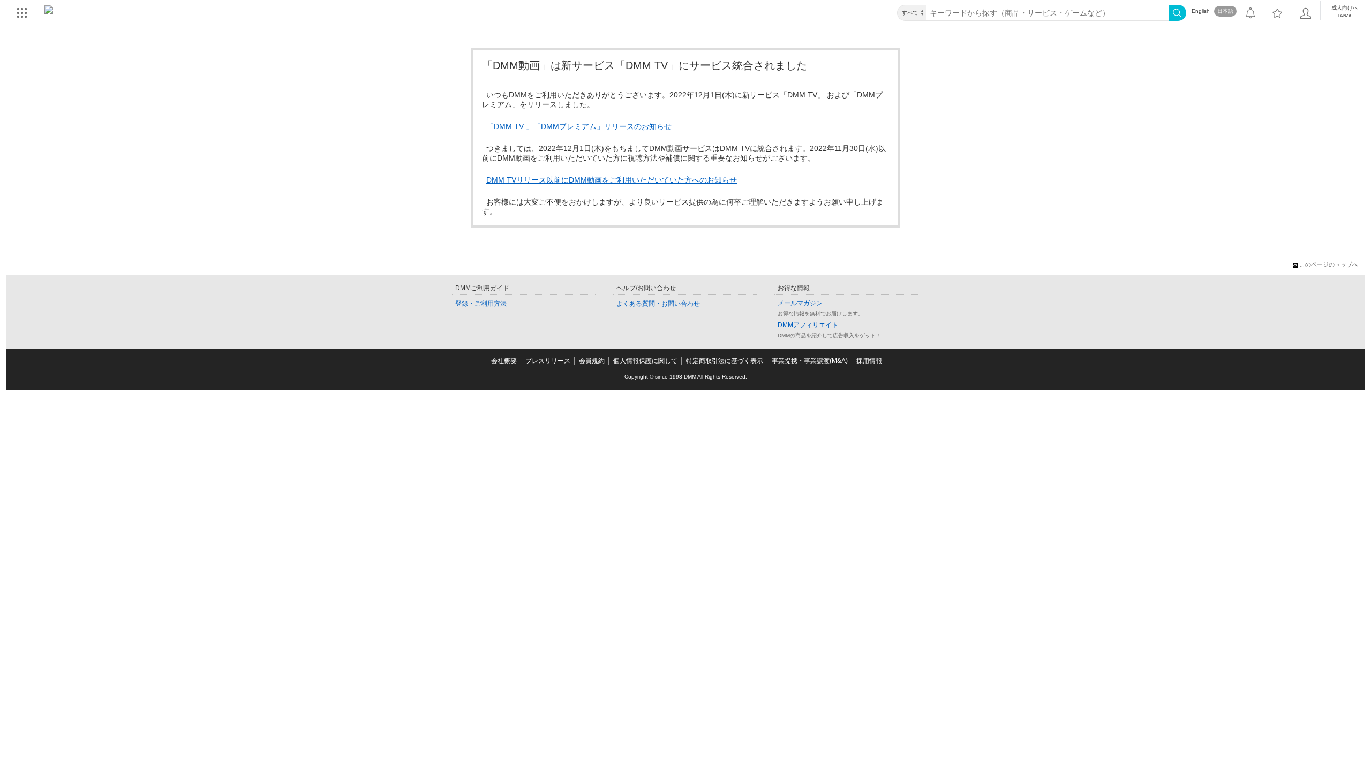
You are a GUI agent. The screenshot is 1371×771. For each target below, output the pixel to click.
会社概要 (504, 361)
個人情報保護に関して (645, 361)
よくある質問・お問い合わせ (658, 303)
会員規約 (592, 361)
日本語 (1225, 11)
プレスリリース (547, 361)
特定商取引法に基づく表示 (724, 361)
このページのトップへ (1328, 264)
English (1201, 11)
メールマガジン (800, 303)
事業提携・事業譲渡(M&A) (810, 361)
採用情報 (869, 361)
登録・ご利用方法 (481, 303)
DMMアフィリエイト (808, 325)
